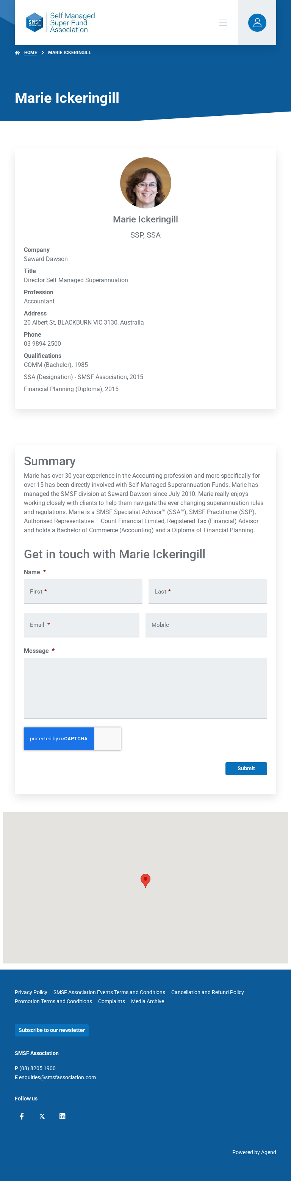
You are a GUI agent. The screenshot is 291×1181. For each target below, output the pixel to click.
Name (35, 572)
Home (30, 52)
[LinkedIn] (62, 1116)
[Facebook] (22, 1116)
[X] (42, 1116)
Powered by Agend (254, 1152)
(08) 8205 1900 (37, 1068)
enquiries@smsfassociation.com (57, 1077)
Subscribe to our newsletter (52, 1030)
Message (39, 650)
